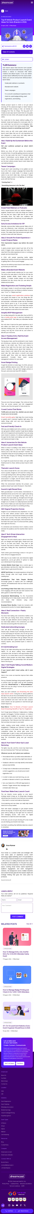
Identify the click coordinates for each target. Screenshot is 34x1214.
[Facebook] (20, 1205)
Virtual (3, 1126)
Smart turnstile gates (8, 417)
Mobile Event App (6, 1110)
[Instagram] (9, 1205)
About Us (3, 1075)
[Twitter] (24, 1205)
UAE (2, 1094)
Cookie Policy (4, 1145)
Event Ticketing (5, 1104)
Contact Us (4, 1084)
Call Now (10, 1211)
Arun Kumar (10, 845)
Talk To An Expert (9, 1063)
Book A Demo (24, 1211)
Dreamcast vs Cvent (6, 1152)
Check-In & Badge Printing (8, 1113)
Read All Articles (5, 880)
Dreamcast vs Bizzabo (7, 1155)
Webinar (3, 1131)
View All (29, 924)
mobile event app (11, 317)
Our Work (3, 1078)
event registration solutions (21, 295)
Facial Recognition (6, 1115)
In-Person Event (6, 16)
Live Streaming (5, 1134)
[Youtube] (17, 1205)
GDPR (22, 1186)
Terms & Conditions (15, 1186)
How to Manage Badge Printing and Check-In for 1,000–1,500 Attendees (16, 991)
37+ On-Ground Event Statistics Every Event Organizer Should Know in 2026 (16, 1027)
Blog (2, 1142)
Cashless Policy (15, 1183)
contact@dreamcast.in (7, 1165)
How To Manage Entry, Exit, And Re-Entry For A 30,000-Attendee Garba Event (16, 954)
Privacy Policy (5, 1183)
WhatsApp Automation (7, 1107)
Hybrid (3, 1129)
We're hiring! (4, 1081)
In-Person (3, 1123)
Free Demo (20, 1063)
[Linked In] (13, 1205)
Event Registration (6, 1101)
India (2, 1091)
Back (6, 11)
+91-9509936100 (5, 1168)
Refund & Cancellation (26, 1183)
